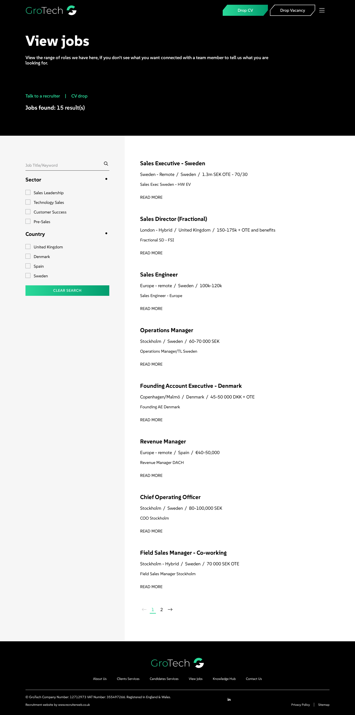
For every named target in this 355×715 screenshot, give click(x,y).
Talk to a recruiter (43, 96)
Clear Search (67, 290)
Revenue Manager (163, 441)
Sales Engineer (159, 274)
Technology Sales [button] (49, 202)
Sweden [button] (41, 276)
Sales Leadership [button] (49, 192)
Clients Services (128, 679)
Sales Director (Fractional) (173, 219)
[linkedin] (229, 699)
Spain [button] (39, 266)
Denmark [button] (42, 256)
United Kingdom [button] (48, 247)
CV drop (80, 96)
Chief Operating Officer (170, 497)
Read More (151, 197)
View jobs (196, 679)
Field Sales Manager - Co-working (183, 552)
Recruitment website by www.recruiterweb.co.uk (57, 705)
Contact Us (254, 679)
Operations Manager (166, 330)
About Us (100, 679)
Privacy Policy (300, 705)
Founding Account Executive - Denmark (191, 385)
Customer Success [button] (50, 212)
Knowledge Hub (224, 679)
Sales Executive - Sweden (172, 163)
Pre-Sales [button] (42, 221)
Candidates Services (164, 679)
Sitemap (324, 705)
